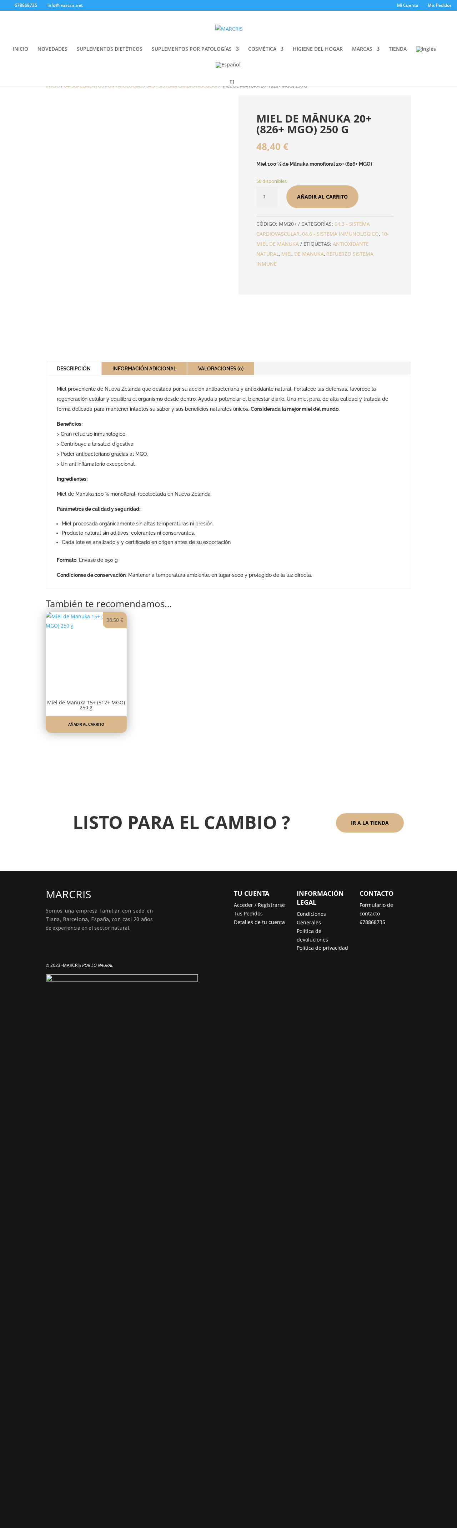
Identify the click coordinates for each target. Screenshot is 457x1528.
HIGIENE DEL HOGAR (318, 49)
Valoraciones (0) (220, 368)
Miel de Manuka (302, 253)
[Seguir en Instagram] (65, 948)
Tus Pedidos (248, 913)
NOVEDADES (52, 49)
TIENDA (398, 49)
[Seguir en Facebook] (51, 948)
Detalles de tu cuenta (259, 922)
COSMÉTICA (262, 49)
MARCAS (362, 49)
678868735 (372, 922)
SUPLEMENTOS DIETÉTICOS (109, 49)
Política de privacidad (322, 947)
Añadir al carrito (322, 196)
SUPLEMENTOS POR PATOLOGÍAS (192, 49)
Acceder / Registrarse (259, 905)
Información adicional (144, 368)
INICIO (20, 49)
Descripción (74, 368)
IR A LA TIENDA (370, 822)
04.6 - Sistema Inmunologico (340, 233)
